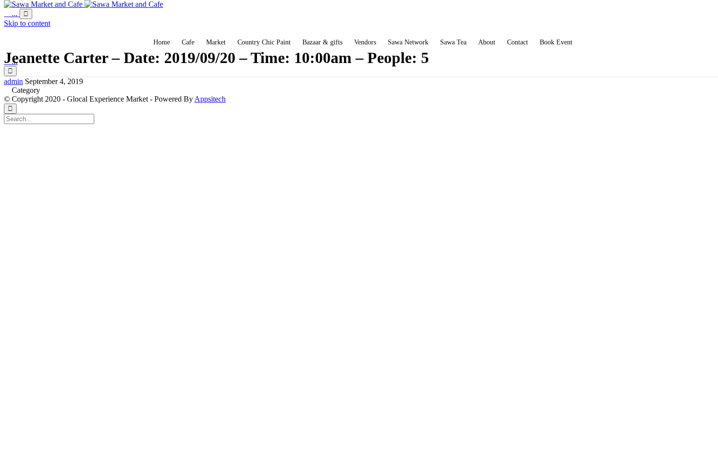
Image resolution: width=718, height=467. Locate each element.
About (486, 42)
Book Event (556, 42)
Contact (517, 42)
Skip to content (27, 23)
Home (161, 42)
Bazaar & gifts (322, 42)
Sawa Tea (453, 42)
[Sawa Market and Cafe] (83, 4)
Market (216, 42)
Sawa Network (408, 42)
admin (13, 81)
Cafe (188, 42)
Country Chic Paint (264, 42)
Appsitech (210, 99)
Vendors (365, 42)
